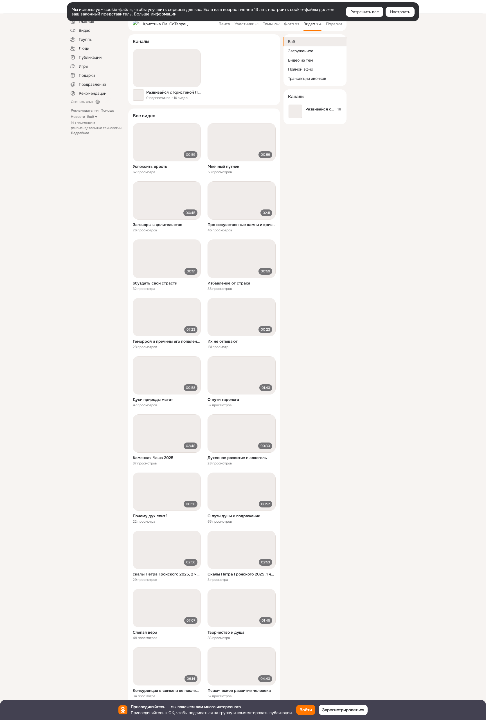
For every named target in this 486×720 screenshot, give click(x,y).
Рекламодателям (84, 110)
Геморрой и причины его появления (167, 341)
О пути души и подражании (234, 515)
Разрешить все (364, 11)
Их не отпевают (223, 341)
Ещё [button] (90, 116)
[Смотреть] (167, 142)
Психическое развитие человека (239, 690)
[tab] (224, 24)
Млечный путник (223, 166)
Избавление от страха (229, 283)
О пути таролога (223, 399)
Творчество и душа (226, 632)
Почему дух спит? (150, 515)
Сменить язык (82, 102)
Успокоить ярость (150, 166)
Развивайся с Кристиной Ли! (173, 92)
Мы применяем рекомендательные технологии (96, 128)
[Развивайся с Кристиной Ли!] (167, 68)
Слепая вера (145, 632)
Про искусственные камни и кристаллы (242, 224)
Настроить (400, 11)
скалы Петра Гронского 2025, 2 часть (167, 574)
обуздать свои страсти (155, 283)
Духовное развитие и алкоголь (237, 457)
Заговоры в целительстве (157, 224)
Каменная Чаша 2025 (153, 457)
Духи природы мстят (153, 399)
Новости (78, 116)
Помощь (107, 110)
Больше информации (155, 14)
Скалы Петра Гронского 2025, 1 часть (242, 574)
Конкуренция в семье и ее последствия (167, 690)
